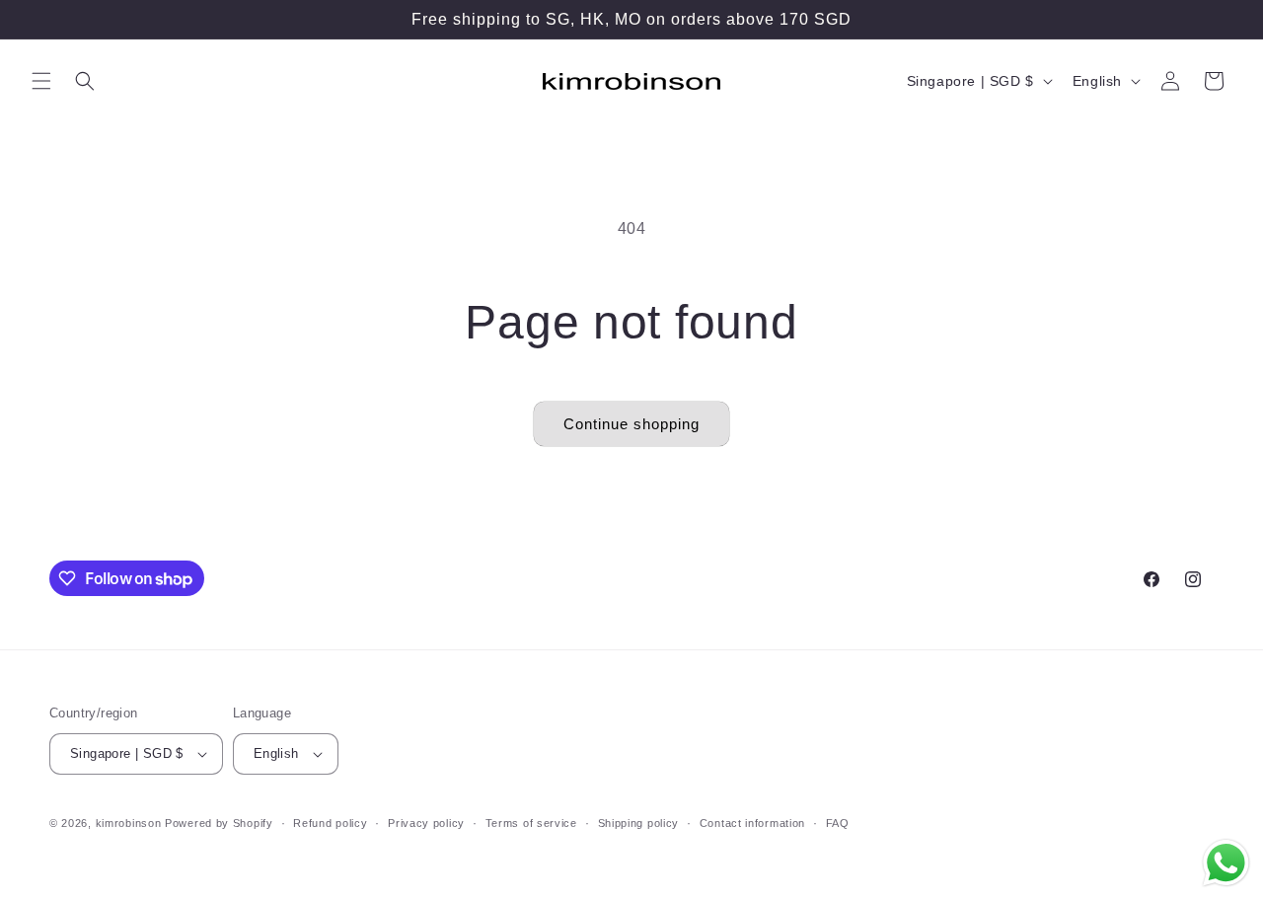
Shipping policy (639, 823)
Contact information (752, 823)
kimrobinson (129, 823)
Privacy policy (426, 823)
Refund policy (330, 823)
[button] (41, 81)
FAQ (838, 823)
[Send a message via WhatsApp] (1226, 863)
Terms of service (531, 823)
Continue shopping (631, 423)
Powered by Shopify (219, 823)
